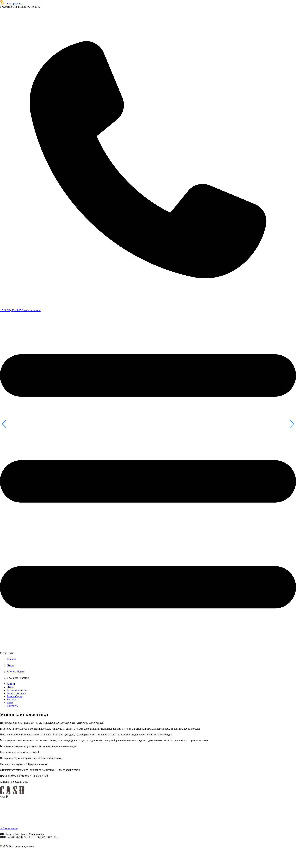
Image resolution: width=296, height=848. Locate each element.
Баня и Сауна (14, 696)
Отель (10, 665)
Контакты (12, 705)
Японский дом (15, 671)
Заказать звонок (31, 310)
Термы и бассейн (17, 690)
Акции (11, 683)
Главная (11, 659)
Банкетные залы (16, 693)
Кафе (10, 702)
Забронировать (8, 828)
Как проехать (14, 3)
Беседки (11, 699)
